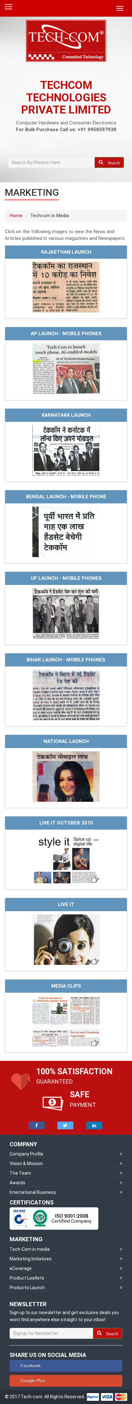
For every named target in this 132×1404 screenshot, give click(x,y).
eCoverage (21, 1268)
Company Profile (26, 1153)
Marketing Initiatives (31, 1258)
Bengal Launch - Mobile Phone (66, 497)
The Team (20, 1173)
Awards (17, 1182)
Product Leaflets (27, 1278)
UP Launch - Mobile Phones (66, 578)
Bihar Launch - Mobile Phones (66, 660)
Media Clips (66, 986)
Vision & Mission (26, 1163)
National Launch (66, 741)
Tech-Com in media (30, 1249)
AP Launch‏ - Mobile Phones (66, 333)
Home (16, 215)
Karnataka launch (66, 415)
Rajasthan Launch (66, 252)
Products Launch (27, 1287)
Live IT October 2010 (66, 823)
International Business (33, 1192)
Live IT (66, 904)
